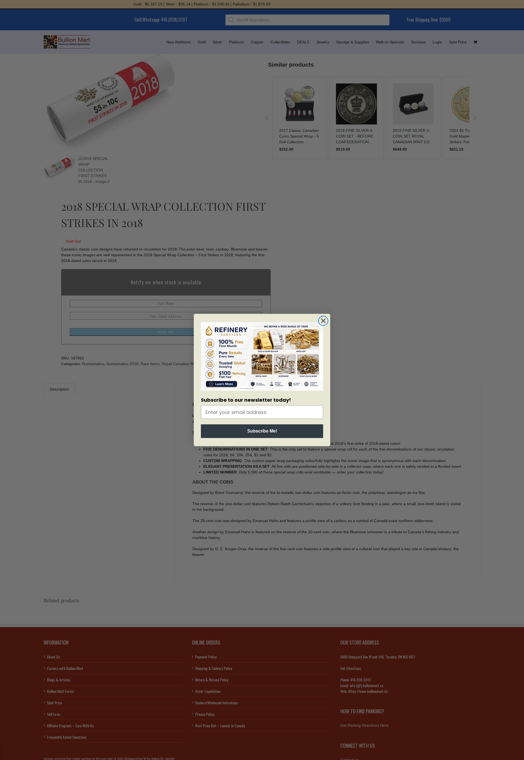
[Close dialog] (323, 321)
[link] (262, 356)
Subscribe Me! (262, 431)
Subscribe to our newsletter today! (246, 400)
